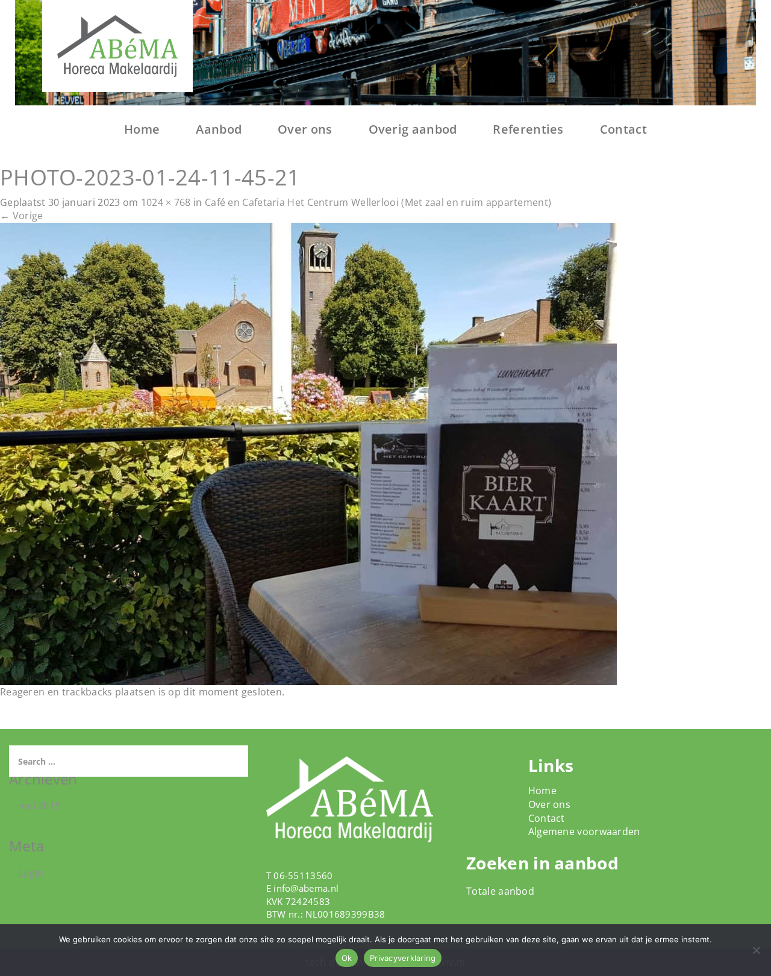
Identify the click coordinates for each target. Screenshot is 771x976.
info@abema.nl (306, 888)
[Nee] (756, 950)
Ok (347, 958)
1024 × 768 (166, 202)
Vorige (21, 215)
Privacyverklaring (402, 958)
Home (142, 129)
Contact (623, 129)
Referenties (528, 129)
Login (31, 873)
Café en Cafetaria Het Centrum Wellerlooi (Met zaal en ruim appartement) (378, 202)
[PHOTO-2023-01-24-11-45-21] (308, 453)
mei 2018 (39, 805)
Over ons (305, 129)
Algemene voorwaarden (584, 831)
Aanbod (219, 129)
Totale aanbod (500, 891)
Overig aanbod (413, 129)
